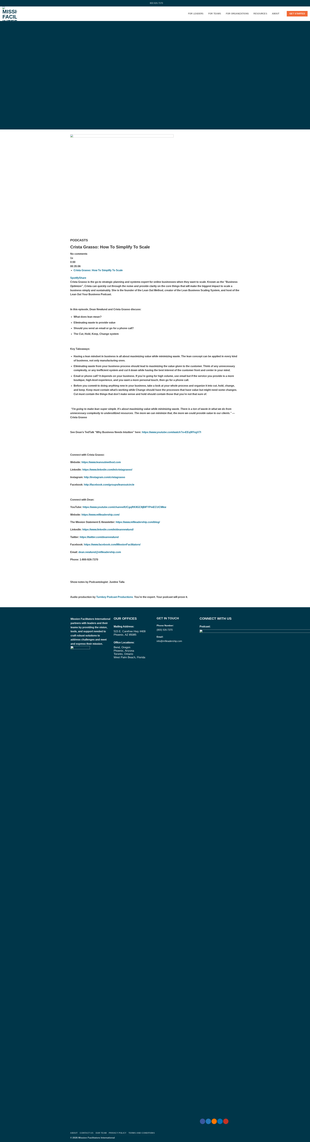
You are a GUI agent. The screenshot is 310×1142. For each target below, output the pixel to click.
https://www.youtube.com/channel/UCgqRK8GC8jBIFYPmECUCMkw (124, 507)
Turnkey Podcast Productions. (115, 597)
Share (82, 278)
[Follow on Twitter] (7, 3)
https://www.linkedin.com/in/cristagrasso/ (107, 469)
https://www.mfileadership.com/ (100, 514)
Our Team (101, 1133)
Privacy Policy (117, 1133)
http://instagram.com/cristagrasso (104, 477)
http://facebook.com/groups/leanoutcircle (109, 484)
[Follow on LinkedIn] (13, 3)
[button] (306, 3)
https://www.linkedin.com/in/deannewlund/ (108, 529)
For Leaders (196, 13)
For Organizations (237, 13)
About (275, 13)
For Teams (214, 13)
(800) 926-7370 (165, 629)
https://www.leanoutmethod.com (101, 462)
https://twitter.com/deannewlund (99, 537)
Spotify (74, 278)
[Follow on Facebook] (4, 3)
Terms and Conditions (142, 1133)
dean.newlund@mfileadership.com (99, 552)
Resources (260, 13)
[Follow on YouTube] (16, 3)
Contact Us (86, 1133)
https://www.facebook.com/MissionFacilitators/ (112, 544)
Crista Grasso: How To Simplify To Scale (98, 270)
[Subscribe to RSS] (10, 3)
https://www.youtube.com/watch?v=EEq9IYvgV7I (171, 432)
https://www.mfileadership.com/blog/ (138, 522)
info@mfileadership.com (169, 641)
